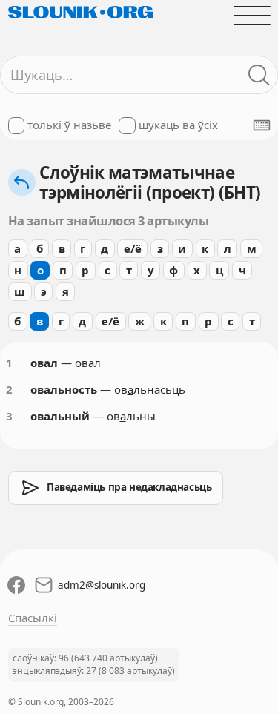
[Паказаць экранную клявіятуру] (262, 125)
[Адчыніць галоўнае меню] (251, 15)
